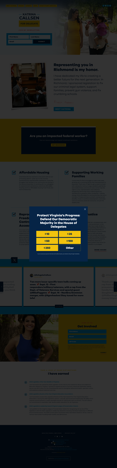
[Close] (85, 209)
